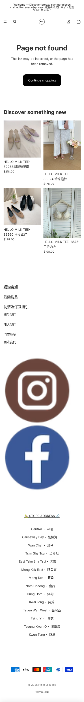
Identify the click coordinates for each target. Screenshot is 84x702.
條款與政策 (42, 692)
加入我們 (10, 324)
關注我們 (10, 342)
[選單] (5, 22)
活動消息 (11, 297)
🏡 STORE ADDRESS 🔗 (42, 516)
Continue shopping (42, 80)
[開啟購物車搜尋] (15, 22)
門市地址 (10, 334)
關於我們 (10, 314)
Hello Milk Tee (47, 684)
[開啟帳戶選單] (69, 22)
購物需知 (11, 287)
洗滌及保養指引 (16, 307)
